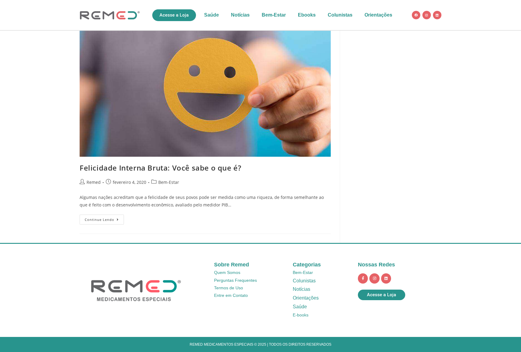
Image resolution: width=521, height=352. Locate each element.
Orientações (378, 14)
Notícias (240, 14)
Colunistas (340, 14)
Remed (94, 182)
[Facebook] (416, 15)
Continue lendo (104, 218)
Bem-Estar (274, 14)
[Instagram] (426, 15)
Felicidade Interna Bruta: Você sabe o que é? (160, 168)
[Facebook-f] (363, 278)
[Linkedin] (437, 15)
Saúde (211, 14)
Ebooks (307, 14)
